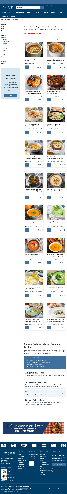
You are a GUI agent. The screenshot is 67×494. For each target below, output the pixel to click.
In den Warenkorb (27, 67)
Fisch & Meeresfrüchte (8, 41)
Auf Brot (3, 35)
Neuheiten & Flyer (22, 460)
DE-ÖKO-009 (43, 468)
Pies (4, 54)
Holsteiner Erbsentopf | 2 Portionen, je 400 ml (53, 125)
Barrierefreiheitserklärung (46, 470)
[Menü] (6, 470)
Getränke (3, 56)
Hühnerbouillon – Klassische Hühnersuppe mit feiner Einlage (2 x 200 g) (33, 157)
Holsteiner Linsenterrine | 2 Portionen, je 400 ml (32, 125)
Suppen (5, 43)
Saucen (5, 45)
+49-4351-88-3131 (11, 2)
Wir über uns (21, 456)
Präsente (3, 61)
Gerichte (3, 37)
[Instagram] (62, 489)
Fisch (2, 28)
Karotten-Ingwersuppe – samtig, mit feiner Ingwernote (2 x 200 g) (55, 255)
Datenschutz (43, 456)
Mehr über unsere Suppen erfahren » (33, 33)
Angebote (3, 63)
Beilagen (5, 48)
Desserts (5, 50)
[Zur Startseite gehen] (7, 7)
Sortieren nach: (52, 39)
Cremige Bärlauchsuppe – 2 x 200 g (56, 222)
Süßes (2, 59)
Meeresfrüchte (5, 30)
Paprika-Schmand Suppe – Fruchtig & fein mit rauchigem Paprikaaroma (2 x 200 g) (32, 255)
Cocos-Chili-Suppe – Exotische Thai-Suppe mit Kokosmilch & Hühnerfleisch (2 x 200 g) (55, 190)
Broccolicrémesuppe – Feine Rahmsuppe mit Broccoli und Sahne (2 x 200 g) (32, 320)
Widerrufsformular (44, 464)
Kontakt (20, 470)
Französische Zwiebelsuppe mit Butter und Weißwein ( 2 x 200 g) (55, 157)
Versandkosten (24, 488)
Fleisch (3, 33)
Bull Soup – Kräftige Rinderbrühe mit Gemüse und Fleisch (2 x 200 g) (33, 190)
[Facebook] (53, 489)
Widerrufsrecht (43, 462)
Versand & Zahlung (33, 454)
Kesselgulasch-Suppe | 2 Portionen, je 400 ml (53, 92)
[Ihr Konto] (60, 8)
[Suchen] (42, 7)
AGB (41, 466)
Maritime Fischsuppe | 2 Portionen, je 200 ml (33, 59)
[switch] (4, 478)
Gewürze (5, 52)
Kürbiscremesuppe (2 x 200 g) (32, 222)
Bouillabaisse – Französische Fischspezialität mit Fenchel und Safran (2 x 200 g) (33, 92)
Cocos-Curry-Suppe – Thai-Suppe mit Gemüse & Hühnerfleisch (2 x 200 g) (55, 320)
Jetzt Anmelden (9, 95)
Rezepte (20, 454)
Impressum (42, 454)
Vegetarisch (6, 46)
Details (49, 197)
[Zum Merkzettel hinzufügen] (41, 43)
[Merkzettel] (56, 8)
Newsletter (20, 458)
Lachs (2, 26)
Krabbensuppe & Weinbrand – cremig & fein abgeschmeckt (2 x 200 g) (55, 60)
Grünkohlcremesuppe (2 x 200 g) (55, 287)
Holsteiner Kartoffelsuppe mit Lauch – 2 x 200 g (32, 288)
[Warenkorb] (64, 8)
